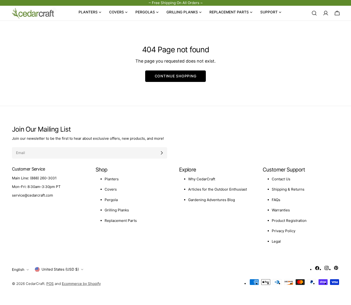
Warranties (281, 210)
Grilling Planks (117, 210)
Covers (111, 189)
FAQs (276, 200)
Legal (276, 241)
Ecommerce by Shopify (81, 283)
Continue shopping (176, 76)
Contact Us (281, 179)
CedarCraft (35, 283)
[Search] (314, 13)
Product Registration (289, 220)
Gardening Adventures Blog (211, 200)
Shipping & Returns (288, 189)
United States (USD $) (60, 269)
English (18, 269)
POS (50, 283)
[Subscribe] (162, 153)
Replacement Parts (121, 220)
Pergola (111, 200)
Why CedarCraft (201, 179)
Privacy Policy (283, 231)
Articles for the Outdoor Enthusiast (217, 189)
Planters (112, 179)
